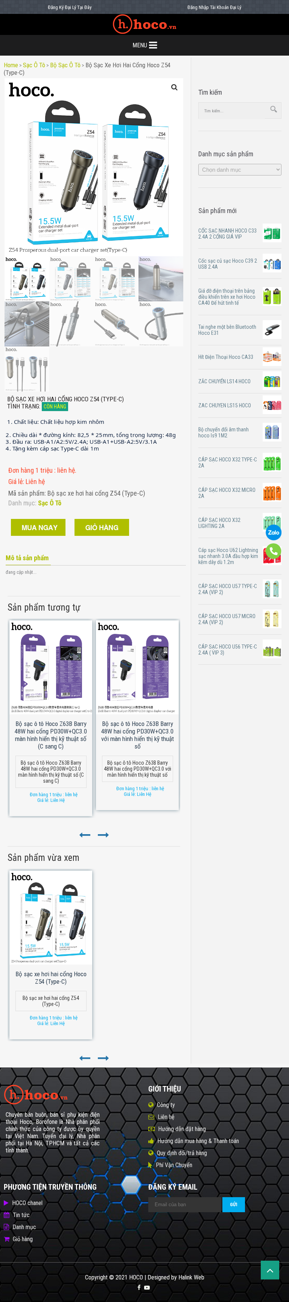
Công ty (166, 1104)
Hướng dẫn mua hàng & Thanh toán (198, 1141)
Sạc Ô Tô (34, 65)
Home (11, 65)
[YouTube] (147, 1287)
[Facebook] (139, 1287)
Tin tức (21, 1215)
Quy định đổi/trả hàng (182, 1153)
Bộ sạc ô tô (65, 65)
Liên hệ (166, 1117)
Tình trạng (23, 406)
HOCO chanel (27, 1203)
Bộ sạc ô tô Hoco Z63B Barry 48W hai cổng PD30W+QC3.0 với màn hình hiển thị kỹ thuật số (137, 735)
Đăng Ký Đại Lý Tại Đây (69, 7)
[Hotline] (273, 557)
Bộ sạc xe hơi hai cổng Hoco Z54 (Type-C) (51, 977)
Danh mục (24, 1227)
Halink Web (191, 1277)
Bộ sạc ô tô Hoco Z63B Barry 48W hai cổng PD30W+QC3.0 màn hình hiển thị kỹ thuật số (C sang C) (51, 735)
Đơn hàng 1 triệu (31, 470)
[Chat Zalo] (273, 538)
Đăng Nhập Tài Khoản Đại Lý (214, 7)
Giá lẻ (15, 481)
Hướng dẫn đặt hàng (182, 1129)
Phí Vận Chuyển (174, 1165)
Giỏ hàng (23, 1239)
